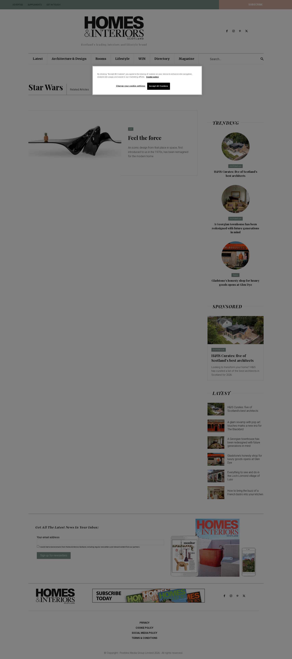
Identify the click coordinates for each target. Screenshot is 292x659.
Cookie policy (152, 77)
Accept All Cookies (158, 86)
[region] (147, 80)
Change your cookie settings (130, 86)
